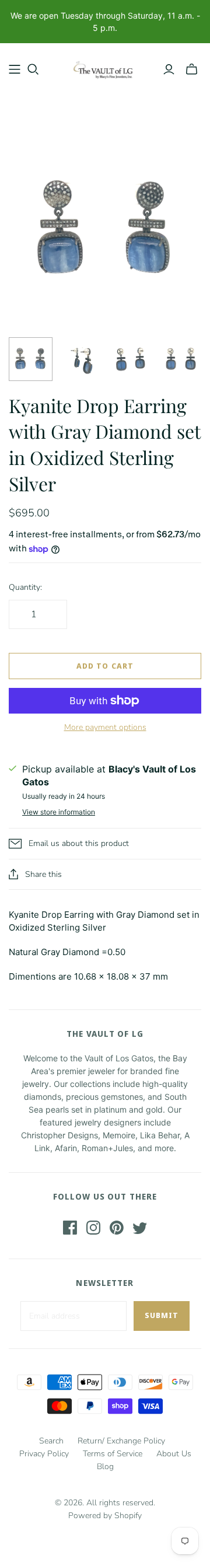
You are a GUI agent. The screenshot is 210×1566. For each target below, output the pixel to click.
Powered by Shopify (105, 1515)
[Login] (169, 69)
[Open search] (33, 69)
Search (51, 1440)
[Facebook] (70, 1228)
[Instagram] (93, 1228)
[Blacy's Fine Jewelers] (105, 67)
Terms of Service (112, 1453)
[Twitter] (140, 1228)
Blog (105, 1466)
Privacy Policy (44, 1453)
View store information (58, 812)
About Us (173, 1453)
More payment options (105, 727)
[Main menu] (14, 69)
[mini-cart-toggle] (191, 69)
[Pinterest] (117, 1228)
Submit (161, 1315)
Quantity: (25, 587)
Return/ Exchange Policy (121, 1440)
